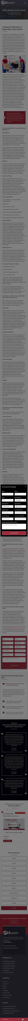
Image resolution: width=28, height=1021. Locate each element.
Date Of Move (18, 497)
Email (3, 497)
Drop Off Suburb (5, 516)
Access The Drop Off (19, 516)
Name (3, 491)
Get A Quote (5, 1019)
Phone (16, 491)
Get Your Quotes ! (14, 533)
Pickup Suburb (5, 509)
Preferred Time (5, 503)
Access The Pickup (18, 509)
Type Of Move (18, 503)
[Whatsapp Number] (23, 1019)
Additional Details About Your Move (9, 522)
